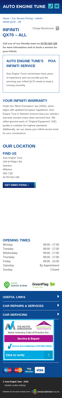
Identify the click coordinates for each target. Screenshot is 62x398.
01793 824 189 (49, 43)
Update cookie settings (15, 385)
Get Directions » (17, 185)
